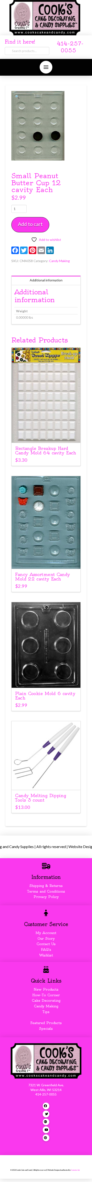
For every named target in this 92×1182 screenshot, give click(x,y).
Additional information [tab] (46, 280)
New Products (46, 989)
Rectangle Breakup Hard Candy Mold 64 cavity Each (45, 451)
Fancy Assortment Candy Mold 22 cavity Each (42, 577)
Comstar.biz (75, 1170)
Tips (46, 1012)
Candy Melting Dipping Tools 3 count (40, 798)
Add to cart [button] (48, 435)
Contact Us (46, 944)
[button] (46, 67)
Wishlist (46, 955)
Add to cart (30, 224)
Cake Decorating (46, 1000)
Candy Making (59, 261)
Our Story (46, 938)
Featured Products (46, 1023)
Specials (46, 1028)
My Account (46, 933)
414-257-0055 (46, 1094)
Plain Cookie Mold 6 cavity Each (45, 696)
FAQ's (46, 949)
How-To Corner (46, 995)
